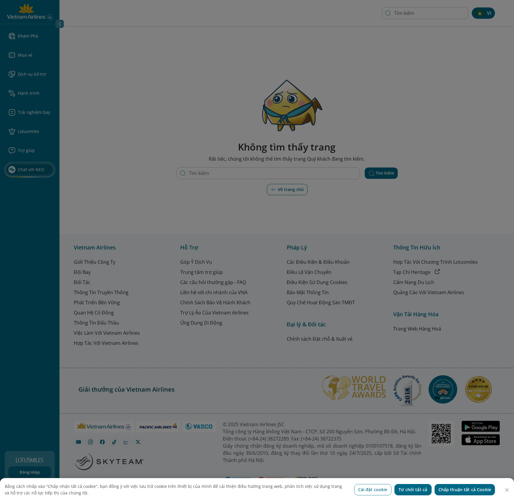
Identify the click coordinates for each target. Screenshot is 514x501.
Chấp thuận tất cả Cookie (464, 489)
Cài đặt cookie (373, 489)
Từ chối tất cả (413, 489)
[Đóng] (506, 490)
